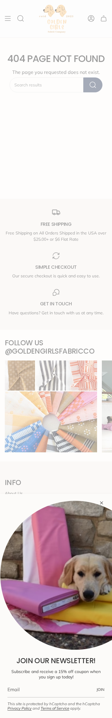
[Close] (101, 502)
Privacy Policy (19, 708)
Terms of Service (55, 708)
